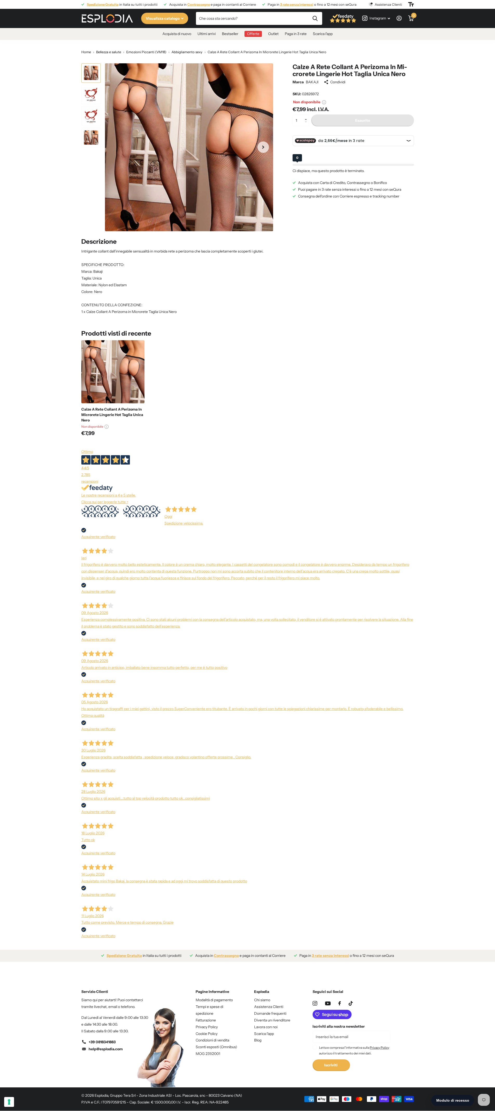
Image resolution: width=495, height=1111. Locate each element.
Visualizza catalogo (163, 18)
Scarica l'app (323, 33)
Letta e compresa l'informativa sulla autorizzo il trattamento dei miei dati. (354, 1050)
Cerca (315, 18)
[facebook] (339, 1003)
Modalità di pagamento (214, 1000)
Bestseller (230, 33)
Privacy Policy (207, 1027)
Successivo (141, 511)
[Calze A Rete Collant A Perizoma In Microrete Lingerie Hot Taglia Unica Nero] (112, 371)
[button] (307, 116)
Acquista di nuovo (176, 33)
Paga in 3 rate (296, 33)
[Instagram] (315, 1003)
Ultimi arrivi (206, 33)
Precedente (100, 511)
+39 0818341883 (102, 1042)
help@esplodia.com (106, 1049)
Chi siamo (262, 1000)
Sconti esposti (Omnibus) (216, 1047)
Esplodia (261, 991)
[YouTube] (328, 1003)
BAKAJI (312, 82)
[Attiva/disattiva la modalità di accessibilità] (411, 4)
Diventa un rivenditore (272, 1020)
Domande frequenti (270, 1013)
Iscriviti (331, 1065)
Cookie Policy (206, 1033)
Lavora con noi (266, 1027)
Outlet (273, 33)
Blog (257, 1040)
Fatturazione (206, 1020)
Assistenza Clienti (268, 1006)
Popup (324, 102)
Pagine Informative (212, 991)
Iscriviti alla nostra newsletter (339, 1026)
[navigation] (91, 73)
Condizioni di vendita (212, 1040)
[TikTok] (351, 1003)
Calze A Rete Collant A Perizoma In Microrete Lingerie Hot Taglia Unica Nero (112, 414)
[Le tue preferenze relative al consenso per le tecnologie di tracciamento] (9, 1102)
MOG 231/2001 (208, 1053)
